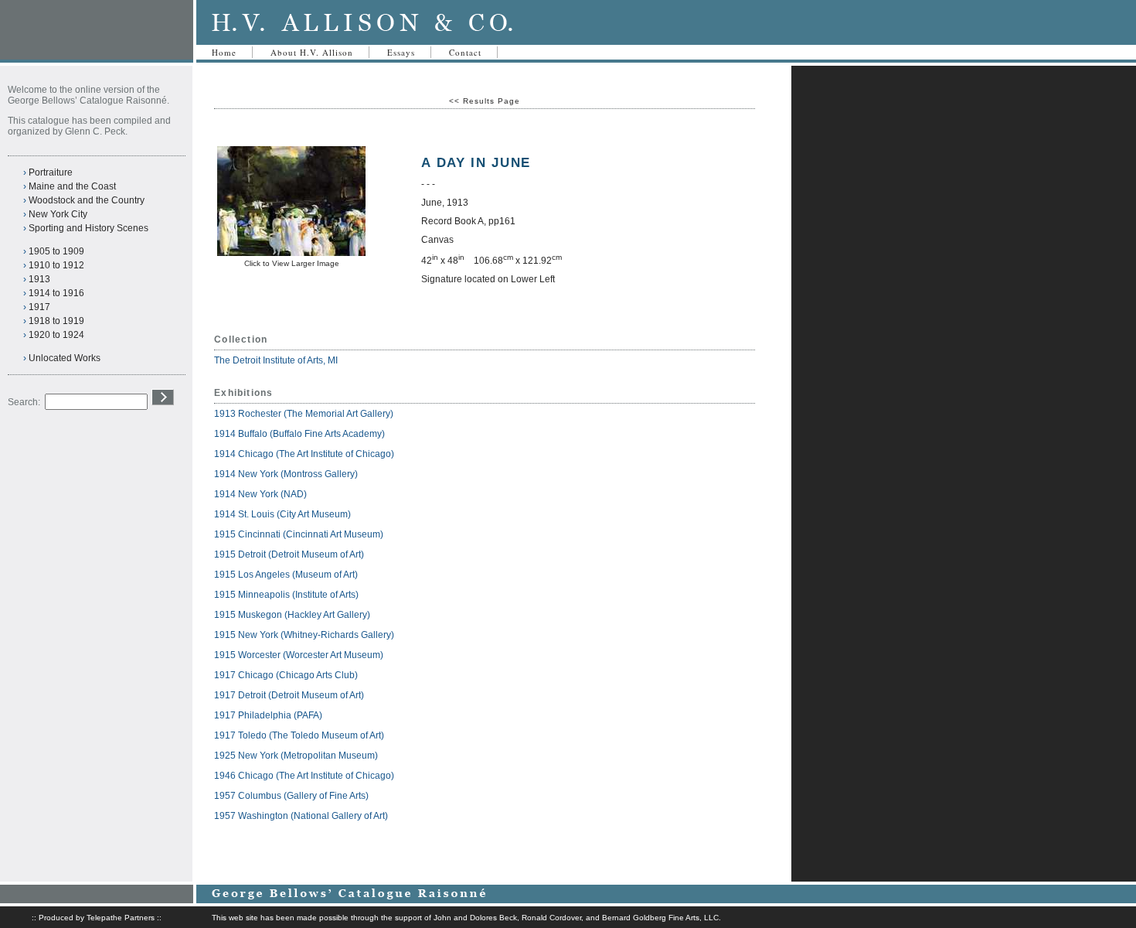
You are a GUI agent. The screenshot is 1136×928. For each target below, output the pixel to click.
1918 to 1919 (56, 321)
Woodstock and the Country (87, 200)
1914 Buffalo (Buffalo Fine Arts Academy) (299, 433)
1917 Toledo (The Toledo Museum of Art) (299, 735)
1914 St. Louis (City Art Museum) (282, 514)
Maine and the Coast (72, 186)
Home (224, 52)
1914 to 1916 (56, 293)
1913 (39, 279)
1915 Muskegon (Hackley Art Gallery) (292, 614)
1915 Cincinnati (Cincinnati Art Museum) (298, 534)
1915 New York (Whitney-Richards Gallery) (304, 634)
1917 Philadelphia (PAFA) (268, 715)
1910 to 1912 (56, 265)
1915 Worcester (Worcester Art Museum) (298, 655)
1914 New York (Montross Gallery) (286, 474)
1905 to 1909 (56, 251)
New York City (58, 214)
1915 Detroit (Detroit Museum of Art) (289, 554)
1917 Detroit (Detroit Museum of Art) (289, 695)
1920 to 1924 (56, 334)
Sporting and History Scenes (88, 228)
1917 (39, 307)
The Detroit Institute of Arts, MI (276, 360)
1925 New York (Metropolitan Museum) (296, 755)
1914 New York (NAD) (260, 494)
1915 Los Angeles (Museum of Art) (286, 574)
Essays (401, 52)
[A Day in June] (291, 253)
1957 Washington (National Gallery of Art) (301, 815)
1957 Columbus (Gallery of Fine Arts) (291, 795)
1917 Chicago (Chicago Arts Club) (286, 675)
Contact (465, 52)
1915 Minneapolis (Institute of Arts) (286, 594)
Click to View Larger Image (291, 263)
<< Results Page (484, 101)
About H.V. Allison (311, 52)
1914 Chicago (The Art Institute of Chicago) (304, 454)
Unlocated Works (64, 358)
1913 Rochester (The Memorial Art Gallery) (303, 413)
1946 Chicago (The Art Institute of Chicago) (304, 775)
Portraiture (51, 172)
